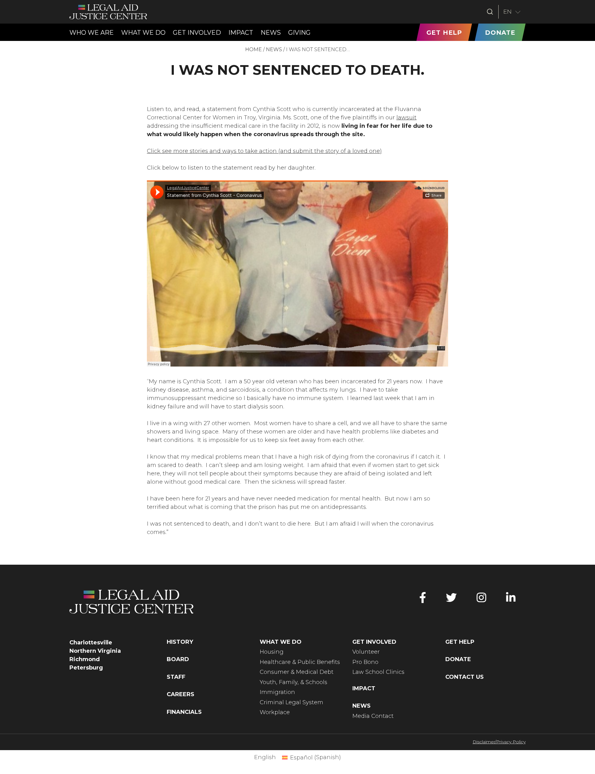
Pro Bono (365, 662)
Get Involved (374, 641)
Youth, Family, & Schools (293, 682)
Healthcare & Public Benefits (300, 662)
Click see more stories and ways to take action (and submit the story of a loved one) (264, 151)
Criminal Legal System (291, 702)
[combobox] (512, 12)
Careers (180, 694)
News (274, 49)
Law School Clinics (378, 672)
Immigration (277, 692)
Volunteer (366, 651)
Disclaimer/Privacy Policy (499, 742)
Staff (176, 677)
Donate (458, 659)
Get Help (459, 641)
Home (253, 49)
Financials (184, 712)
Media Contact (373, 716)
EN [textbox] (507, 11)
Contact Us (464, 677)
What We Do (281, 641)
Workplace (275, 712)
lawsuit (406, 117)
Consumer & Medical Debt (296, 672)
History (180, 641)
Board (178, 659)
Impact (363, 688)
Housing (272, 651)
